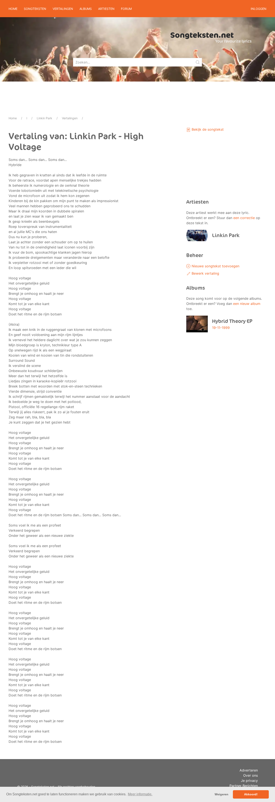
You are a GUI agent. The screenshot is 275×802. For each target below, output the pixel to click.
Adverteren (249, 770)
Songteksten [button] (35, 9)
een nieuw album (246, 303)
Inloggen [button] (258, 9)
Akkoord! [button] (251, 794)
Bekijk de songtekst (207, 129)
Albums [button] (85, 9)
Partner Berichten (243, 786)
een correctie (244, 218)
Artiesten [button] (106, 9)
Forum (126, 9)
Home (13, 9)
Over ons (250, 775)
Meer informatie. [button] (140, 794)
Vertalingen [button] (63, 9)
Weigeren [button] (221, 794)
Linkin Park (44, 118)
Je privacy (249, 780)
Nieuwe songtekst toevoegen (215, 266)
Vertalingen (70, 118)
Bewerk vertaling (205, 273)
